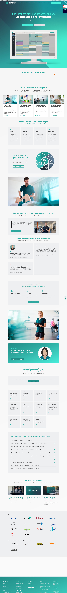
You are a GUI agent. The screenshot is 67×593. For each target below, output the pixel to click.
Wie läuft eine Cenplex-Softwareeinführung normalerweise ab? (26, 449)
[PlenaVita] (53, 524)
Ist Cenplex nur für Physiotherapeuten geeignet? (22, 459)
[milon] (14, 549)
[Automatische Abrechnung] (14, 408)
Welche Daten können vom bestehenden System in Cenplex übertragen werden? (30, 456)
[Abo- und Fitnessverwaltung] (53, 408)
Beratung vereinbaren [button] (33, 301)
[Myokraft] (14, 523)
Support (38, 2)
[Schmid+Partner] (14, 529)
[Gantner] (27, 518)
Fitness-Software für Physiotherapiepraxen (56, 589)
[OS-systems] (27, 524)
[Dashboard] (53, 396)
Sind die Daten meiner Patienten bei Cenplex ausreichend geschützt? (27, 446)
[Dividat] (14, 544)
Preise (34, 2)
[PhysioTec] (40, 524)
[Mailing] (27, 408)
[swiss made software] (14, 534)
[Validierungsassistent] (40, 422)
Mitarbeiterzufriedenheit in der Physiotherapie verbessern (45, 587)
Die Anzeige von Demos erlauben (33, 381)
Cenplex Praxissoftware (19, 583)
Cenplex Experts (18, 586)
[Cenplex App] (40, 396)
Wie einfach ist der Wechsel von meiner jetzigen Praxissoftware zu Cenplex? (29, 443)
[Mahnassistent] (27, 422)
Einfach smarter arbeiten (44, 583)
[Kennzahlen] (14, 422)
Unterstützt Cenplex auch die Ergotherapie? (21, 462)
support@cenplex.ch (61, 0)
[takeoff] (27, 534)
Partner (4, 586)
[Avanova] (14, 518)
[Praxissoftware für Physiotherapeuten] (10, 106)
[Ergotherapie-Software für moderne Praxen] (26, 106)
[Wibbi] (40, 529)
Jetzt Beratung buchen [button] (17, 359)
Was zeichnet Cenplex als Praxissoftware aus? (22, 440)
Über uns (43, 2)
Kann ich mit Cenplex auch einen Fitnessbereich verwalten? (25, 468)
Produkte (22, 2)
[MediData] (53, 518)
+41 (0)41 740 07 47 (54, 0)
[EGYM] (27, 544)
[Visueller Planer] (40, 408)
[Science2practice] (27, 529)
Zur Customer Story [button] (16, 231)
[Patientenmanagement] (27, 396)
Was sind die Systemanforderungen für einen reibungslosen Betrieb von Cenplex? (30, 452)
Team (4, 583)
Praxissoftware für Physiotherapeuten (56, 584)
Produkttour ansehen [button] (18, 166)
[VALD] (53, 544)
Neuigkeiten (5, 590)
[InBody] (40, 518)
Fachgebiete (28, 2)
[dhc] (53, 529)
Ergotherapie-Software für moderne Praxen (57, 587)
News (47, 2)
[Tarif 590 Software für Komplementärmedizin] (57, 106)
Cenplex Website (18, 588)
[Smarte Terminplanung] (14, 396)
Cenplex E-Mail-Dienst (44, 589)
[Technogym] (40, 544)
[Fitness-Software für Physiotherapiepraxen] (41, 106)
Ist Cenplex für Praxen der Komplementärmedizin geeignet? (25, 465)
